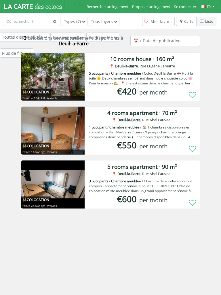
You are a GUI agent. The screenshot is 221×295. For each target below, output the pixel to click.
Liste (209, 21)
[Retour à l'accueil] (33, 6)
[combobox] (26, 21)
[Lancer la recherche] (54, 21)
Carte (188, 21)
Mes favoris (161, 21)
